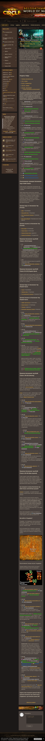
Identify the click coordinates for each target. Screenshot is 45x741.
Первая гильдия (6, 125)
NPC (4, 103)
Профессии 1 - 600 (6, 74)
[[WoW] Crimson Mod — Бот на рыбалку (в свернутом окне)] (4, 141)
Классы (4, 86)
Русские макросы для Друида (10, 155)
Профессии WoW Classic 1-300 (9, 92)
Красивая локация (7, 124)
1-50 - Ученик (24, 81)
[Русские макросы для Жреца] (4, 146)
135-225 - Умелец (25, 85)
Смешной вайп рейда (7, 121)
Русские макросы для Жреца (10, 146)
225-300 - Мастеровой (26, 87)
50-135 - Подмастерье (26, 83)
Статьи (12, 25)
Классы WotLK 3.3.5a (7, 107)
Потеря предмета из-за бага (9, 127)
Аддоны (18, 25)
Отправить (29, 726)
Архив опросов (12, 131)
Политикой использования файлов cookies (18, 739)
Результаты (5, 131)
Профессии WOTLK (35, 25)
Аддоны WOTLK (25, 25)
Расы (4, 88)
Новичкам (5, 83)
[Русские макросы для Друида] (4, 155)
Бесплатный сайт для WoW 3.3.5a (11, 159)
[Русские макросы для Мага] (4, 151)
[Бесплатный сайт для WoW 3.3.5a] (4, 160)
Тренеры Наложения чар (27, 79)
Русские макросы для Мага (11, 150)
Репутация (5, 84)
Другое (4, 90)
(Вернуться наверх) (31, 702)
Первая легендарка (7, 122)
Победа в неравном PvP (8, 120)
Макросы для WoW (9, 147)
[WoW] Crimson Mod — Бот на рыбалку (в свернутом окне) (10, 141)
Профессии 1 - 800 (6, 72)
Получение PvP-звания (8, 126)
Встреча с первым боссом (8, 119)
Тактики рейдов (6, 81)
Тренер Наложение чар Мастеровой (31, 89)
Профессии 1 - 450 (6, 79)
